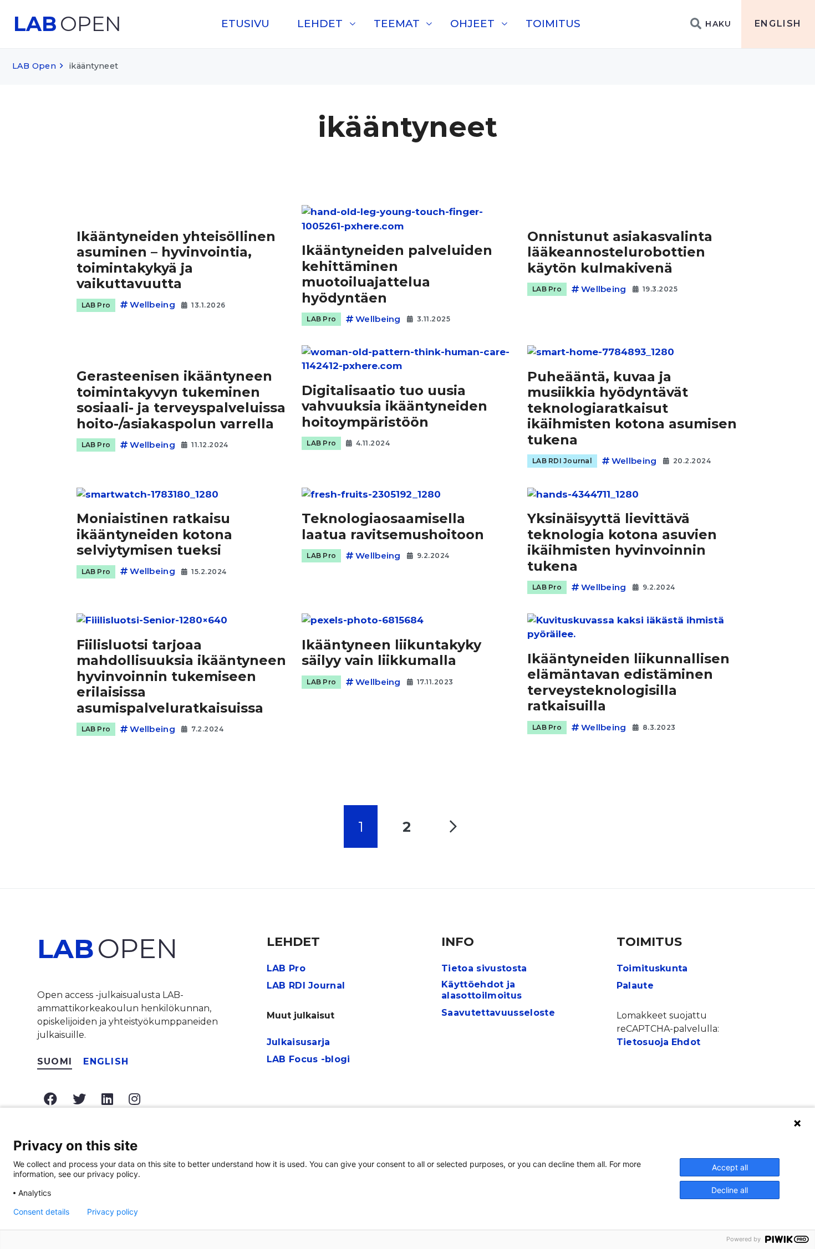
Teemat (397, 23)
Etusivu (245, 23)
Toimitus (553, 23)
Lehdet (320, 23)
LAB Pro (96, 305)
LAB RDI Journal (562, 461)
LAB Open (34, 66)
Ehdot (686, 1042)
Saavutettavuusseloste (498, 1012)
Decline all (729, 1190)
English (778, 23)
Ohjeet (472, 23)
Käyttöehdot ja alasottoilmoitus (481, 990)
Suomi (54, 1061)
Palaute (635, 985)
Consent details (41, 1211)
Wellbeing (152, 304)
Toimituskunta (652, 968)
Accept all (730, 1167)
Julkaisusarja (298, 1042)
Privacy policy (112, 1211)
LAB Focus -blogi (308, 1059)
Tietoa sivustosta (484, 968)
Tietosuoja (643, 1042)
